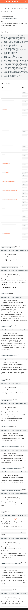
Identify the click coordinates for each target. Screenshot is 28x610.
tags (4, 208)
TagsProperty (17, 519)
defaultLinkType (6, 163)
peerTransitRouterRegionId (9, 181)
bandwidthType (6, 130)
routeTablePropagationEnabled (10, 199)
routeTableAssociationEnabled (10, 190)
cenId (4, 154)
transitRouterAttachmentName (9, 224)
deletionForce (6, 172)
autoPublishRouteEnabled (8, 100)
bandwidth (5, 109)
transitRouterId (6, 233)
